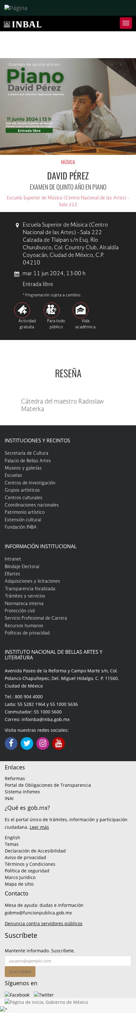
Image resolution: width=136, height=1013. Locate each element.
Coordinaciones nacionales (32, 505)
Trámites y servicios (25, 596)
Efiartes (12, 574)
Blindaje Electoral (22, 567)
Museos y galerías (23, 468)
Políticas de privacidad (27, 633)
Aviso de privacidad (25, 857)
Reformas (15, 778)
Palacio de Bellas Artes (28, 461)
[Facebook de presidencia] (17, 994)
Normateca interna (24, 604)
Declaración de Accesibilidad (35, 851)
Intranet (13, 559)
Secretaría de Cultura (26, 453)
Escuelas (13, 475)
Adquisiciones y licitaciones (32, 581)
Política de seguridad (27, 871)
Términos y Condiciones (30, 864)
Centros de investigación (30, 483)
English (12, 837)
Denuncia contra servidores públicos (44, 923)
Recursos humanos (24, 626)
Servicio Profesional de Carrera (36, 618)
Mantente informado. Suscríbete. (40, 951)
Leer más (39, 827)
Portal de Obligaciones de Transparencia (48, 785)
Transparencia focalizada (30, 589)
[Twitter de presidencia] (44, 994)
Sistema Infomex (22, 792)
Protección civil (20, 611)
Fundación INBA (21, 527)
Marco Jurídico (20, 877)
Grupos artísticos (22, 490)
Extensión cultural (23, 520)
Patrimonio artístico (25, 512)
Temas (12, 844)
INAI (9, 798)
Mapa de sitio (19, 884)
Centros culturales (23, 498)
